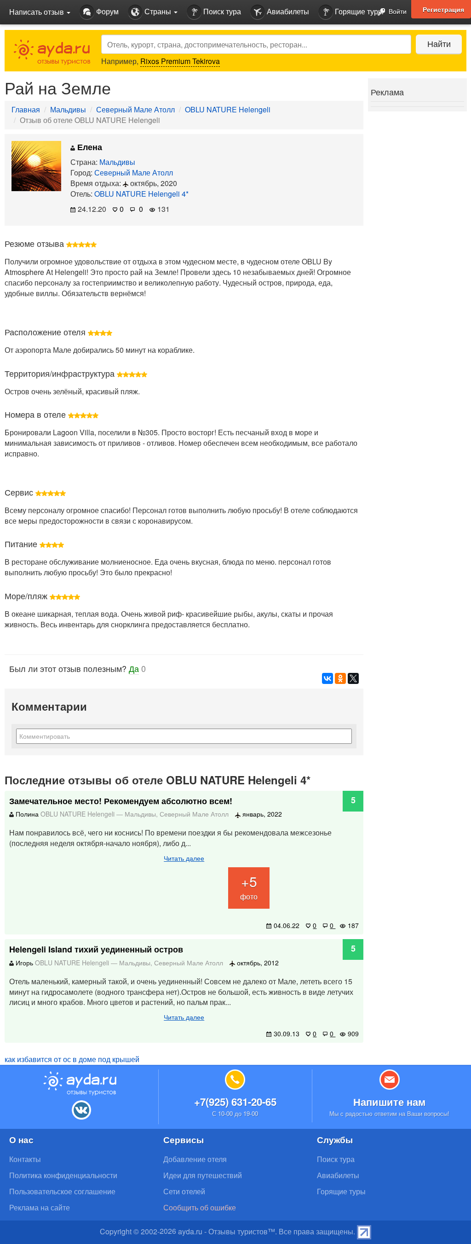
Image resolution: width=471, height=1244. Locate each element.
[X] (353, 678)
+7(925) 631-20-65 (235, 1101)
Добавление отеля (195, 1159)
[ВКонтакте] (327, 678)
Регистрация (443, 9)
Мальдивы (68, 109)
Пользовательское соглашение (62, 1191)
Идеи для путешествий (202, 1175)
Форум (106, 11)
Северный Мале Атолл (135, 109)
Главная (25, 109)
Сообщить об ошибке (199, 1207)
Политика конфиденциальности (63, 1175)
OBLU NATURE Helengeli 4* (141, 193)
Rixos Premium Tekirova (180, 61)
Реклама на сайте (39, 1207)
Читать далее (184, 858)
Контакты (25, 1159)
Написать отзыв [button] (37, 11)
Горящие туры (358, 11)
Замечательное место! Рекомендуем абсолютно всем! (120, 801)
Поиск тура (221, 11)
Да (134, 668)
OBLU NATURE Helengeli (227, 109)
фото (249, 886)
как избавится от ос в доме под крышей (72, 1059)
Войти (397, 11)
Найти (439, 43)
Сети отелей (184, 1191)
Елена (88, 146)
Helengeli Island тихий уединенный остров (96, 949)
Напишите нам (389, 1101)
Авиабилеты (287, 11)
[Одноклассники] (340, 678)
